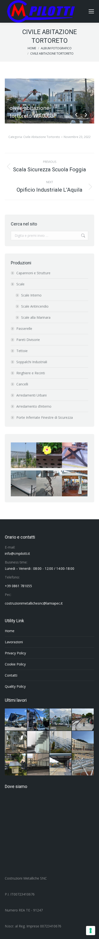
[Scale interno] (38, 742)
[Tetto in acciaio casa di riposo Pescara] (83, 764)
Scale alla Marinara (35, 317)
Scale (20, 284)
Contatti (11, 675)
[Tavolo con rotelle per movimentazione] (16, 764)
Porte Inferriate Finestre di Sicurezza (44, 417)
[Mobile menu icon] (91, 11)
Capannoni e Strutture (33, 273)
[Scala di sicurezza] (61, 742)
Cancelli (22, 384)
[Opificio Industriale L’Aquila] (16, 719)
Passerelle (24, 328)
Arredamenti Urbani (31, 395)
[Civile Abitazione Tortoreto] (61, 719)
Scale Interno (31, 295)
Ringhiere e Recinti (30, 373)
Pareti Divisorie (28, 339)
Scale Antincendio (35, 306)
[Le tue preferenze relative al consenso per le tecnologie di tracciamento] (90, 930)
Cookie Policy (15, 664)
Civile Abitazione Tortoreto (41, 137)
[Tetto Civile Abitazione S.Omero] (83, 719)
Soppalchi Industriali (31, 362)
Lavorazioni (14, 642)
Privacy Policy (15, 653)
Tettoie (22, 350)
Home (9, 630)
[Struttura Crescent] (83, 742)
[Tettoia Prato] (61, 764)
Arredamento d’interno (33, 406)
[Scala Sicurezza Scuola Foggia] (16, 742)
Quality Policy (15, 686)
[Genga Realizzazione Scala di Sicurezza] (38, 719)
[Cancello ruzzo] (38, 764)
